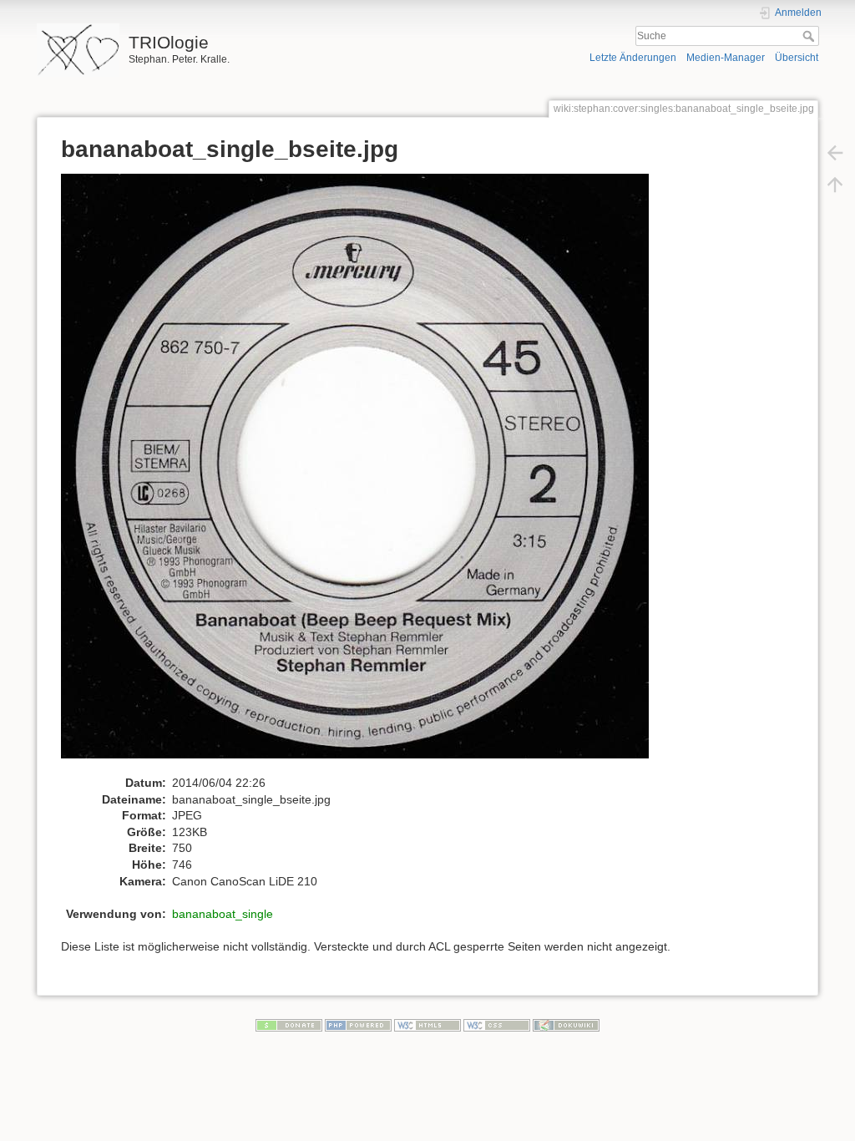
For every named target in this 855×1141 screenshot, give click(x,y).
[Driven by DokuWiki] (566, 1025)
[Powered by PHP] (358, 1025)
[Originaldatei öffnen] (363, 473)
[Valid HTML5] (427, 1025)
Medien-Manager (725, 57)
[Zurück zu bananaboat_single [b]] (835, 152)
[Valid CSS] (496, 1025)
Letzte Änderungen (632, 57)
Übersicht (796, 57)
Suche (810, 36)
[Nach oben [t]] (835, 184)
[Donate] (288, 1025)
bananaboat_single (222, 913)
